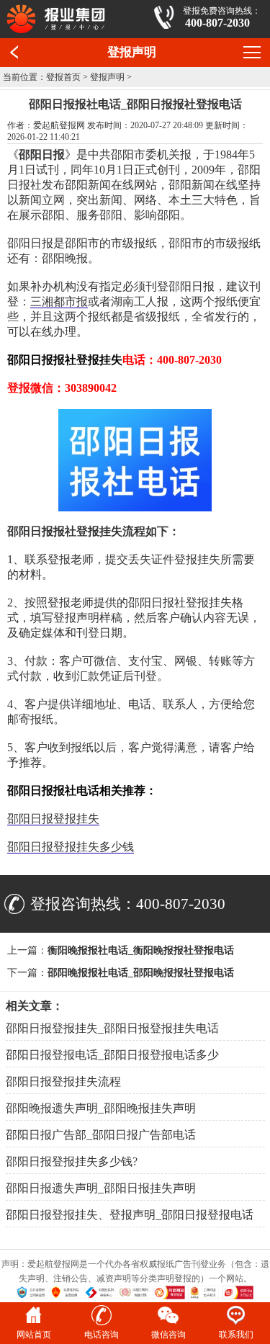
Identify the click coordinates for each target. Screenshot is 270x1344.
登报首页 (63, 77)
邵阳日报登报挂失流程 (63, 1081)
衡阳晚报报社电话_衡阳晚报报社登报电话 (141, 950)
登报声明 (107, 77)
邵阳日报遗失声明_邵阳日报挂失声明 (101, 1188)
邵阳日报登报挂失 (53, 818)
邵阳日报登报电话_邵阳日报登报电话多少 (112, 1055)
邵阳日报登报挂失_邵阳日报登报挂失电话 (112, 1028)
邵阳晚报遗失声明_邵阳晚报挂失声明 (101, 1108)
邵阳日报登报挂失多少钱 (70, 847)
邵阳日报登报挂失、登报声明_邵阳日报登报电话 (129, 1215)
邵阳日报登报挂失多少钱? (72, 1161)
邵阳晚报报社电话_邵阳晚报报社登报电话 (141, 972)
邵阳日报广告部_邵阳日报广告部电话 (101, 1135)
